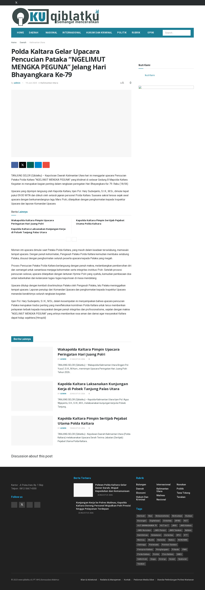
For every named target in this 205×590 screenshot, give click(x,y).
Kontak (127, 579)
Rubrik (136, 32)
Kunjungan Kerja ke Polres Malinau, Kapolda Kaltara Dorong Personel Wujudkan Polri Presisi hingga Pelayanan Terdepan (103, 505)
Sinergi (162, 559)
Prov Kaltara (167, 554)
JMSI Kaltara (186, 525)
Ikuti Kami (144, 65)
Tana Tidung (183, 493)
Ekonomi (141, 493)
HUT (186, 521)
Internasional (71, 32)
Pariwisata (153, 545)
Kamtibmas (142, 535)
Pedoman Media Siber (144, 579)
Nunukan (181, 484)
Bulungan (141, 484)
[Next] (74, 239)
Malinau (160, 495)
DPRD (177, 521)
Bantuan (141, 516)
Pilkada (175, 549)
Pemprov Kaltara (145, 549)
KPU (179, 535)
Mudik (151, 540)
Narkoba (161, 540)
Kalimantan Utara (37, 42)
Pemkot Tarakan (169, 545)
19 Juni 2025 (31, 83)
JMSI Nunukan (144, 530)
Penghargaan (162, 549)
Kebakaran (156, 535)
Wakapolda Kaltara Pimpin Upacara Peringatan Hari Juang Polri (32, 222)
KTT (186, 535)
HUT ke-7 (164, 525)
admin (17, 83)
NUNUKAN (182, 540)
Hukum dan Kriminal (99, 32)
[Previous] (68, 239)
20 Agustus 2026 (77, 394)
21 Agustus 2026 (77, 359)
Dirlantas (167, 521)
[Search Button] (188, 33)
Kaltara (188, 530)
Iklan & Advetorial (89, 579)
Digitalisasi (155, 521)
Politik (122, 32)
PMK (184, 549)
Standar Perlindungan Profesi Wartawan (175, 579)
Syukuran (182, 559)
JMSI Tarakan (175, 530)
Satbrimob (142, 559)
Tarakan (181, 497)
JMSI (174, 525)
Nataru (172, 540)
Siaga (153, 559)
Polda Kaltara (143, 554)
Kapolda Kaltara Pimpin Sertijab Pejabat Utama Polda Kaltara (100, 222)
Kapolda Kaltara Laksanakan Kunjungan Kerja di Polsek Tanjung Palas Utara (38, 230)
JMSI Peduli (160, 530)
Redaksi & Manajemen (110, 579)
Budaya (188, 516)
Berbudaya (177, 516)
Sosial (172, 559)
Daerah (33, 32)
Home (20, 32)
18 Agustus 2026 (77, 428)
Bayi (150, 516)
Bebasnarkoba (162, 516)
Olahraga (141, 545)
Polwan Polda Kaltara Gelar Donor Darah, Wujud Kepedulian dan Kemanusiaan (112, 488)
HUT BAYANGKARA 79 (147, 525)
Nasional (51, 32)
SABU (179, 554)
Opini (151, 32)
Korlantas (168, 535)
